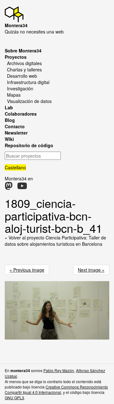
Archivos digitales (24, 63)
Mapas (14, 95)
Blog (10, 120)
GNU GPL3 (14, 397)
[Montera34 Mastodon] (9, 187)
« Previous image (27, 270)
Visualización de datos (29, 101)
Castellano (15, 167)
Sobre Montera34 (23, 50)
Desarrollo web (22, 76)
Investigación (20, 88)
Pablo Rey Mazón (58, 370)
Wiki (9, 139)
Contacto (15, 126)
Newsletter (16, 133)
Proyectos (16, 57)
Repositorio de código (29, 145)
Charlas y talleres (24, 69)
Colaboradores (21, 114)
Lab (9, 107)
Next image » (91, 270)
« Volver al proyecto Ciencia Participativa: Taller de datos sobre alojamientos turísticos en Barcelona (55, 240)
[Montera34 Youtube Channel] (22, 187)
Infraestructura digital (28, 82)
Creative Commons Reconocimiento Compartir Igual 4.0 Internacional (56, 389)
